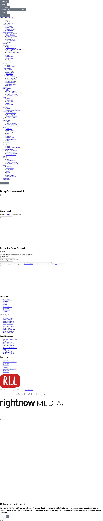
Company (5, 360)
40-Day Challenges (8, 32)
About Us (8, 22)
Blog (7, 46)
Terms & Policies (28, 264)
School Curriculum (11, 139)
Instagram (2, 251)
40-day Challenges (8, 111)
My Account (6, 142)
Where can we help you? (9, 259)
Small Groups (9, 27)
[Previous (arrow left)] (0, 520)
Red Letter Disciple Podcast (10, 339)
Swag (7, 59)
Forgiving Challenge (11, 36)
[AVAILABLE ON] (31, 407)
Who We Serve (7, 24)
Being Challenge (10, 35)
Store (4, 53)
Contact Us (6, 365)
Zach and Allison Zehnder (13, 110)
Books (8, 55)
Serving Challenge (11, 37)
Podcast (5, 43)
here (56, 264)
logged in (9, 214)
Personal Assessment (11, 51)
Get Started (9, 42)
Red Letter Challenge (11, 33)
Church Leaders (10, 29)
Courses (8, 136)
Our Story (5, 20)
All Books (9, 129)
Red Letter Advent (11, 40)
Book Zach (6, 363)
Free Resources (7, 45)
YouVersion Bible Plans (12, 52)
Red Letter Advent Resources (13, 49)
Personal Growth (7, 300)
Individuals (9, 26)
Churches (5, 304)
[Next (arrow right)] (2, 520)
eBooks (8, 134)
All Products (9, 61)
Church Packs (10, 56)
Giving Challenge (10, 39)
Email (4, 256)
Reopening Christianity (9, 321)
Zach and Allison (10, 23)
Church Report (10, 137)
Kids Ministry (9, 30)
